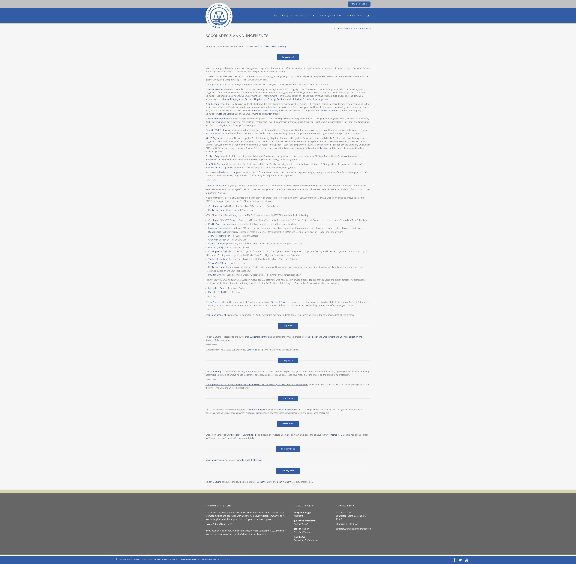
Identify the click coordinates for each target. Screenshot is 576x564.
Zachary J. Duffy (264, 481)
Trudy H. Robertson (217, 259)
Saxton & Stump (255, 409)
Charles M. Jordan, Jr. (218, 240)
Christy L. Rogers (214, 156)
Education (323, 148)
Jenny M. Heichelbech (219, 236)
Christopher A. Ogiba (218, 206)
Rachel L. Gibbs (216, 292)
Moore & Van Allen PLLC (218, 185)
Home (332, 28)
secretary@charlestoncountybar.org (353, 528)
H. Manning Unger (217, 210)
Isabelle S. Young (228, 172)
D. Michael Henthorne (216, 118)
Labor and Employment (232, 99)
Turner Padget (212, 302)
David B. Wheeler (216, 275)
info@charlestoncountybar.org (271, 46)
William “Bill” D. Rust (218, 263)
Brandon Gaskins (216, 232)
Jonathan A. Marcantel (339, 434)
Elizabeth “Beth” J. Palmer (218, 130)
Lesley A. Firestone (217, 228)
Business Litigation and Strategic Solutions (265, 99)
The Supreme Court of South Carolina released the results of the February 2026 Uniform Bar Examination (257, 384)
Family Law (214, 167)
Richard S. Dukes (279, 302)
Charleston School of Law (218, 314)
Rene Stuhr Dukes (214, 164)
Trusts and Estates (225, 113)
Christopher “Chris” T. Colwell (222, 220)
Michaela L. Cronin (217, 288)
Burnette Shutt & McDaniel (249, 460)
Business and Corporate (265, 110)
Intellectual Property (330, 110)
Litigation (267, 113)
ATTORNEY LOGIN (359, 4)
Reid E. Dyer (214, 224)
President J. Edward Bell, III (244, 434)
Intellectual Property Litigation (306, 99)
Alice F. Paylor (212, 138)
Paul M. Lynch (215, 247)
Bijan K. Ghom (212, 103)
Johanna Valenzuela (215, 460)
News (339, 28)
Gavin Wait (252, 349)
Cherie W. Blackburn (215, 89)
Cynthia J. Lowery (217, 243)
